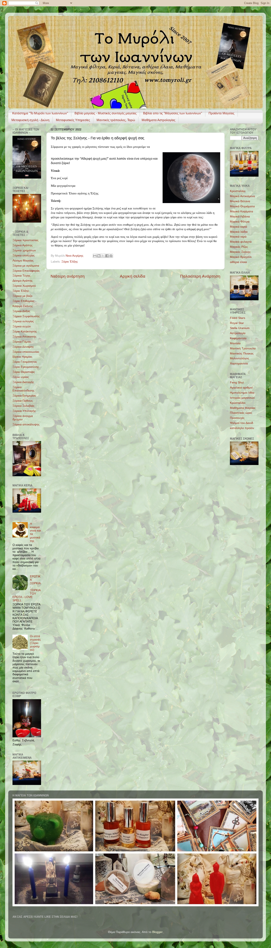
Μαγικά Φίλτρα (239, 221)
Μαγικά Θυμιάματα (242, 206)
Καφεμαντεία (238, 338)
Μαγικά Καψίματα (241, 211)
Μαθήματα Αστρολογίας (158, 120)
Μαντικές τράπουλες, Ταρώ (116, 120)
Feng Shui (237, 382)
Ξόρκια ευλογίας (23, 321)
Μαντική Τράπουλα (243, 348)
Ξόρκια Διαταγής (23, 382)
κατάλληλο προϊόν (242, 428)
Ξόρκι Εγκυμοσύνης (25, 366)
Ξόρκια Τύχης (21, 275)
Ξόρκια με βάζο (22, 296)
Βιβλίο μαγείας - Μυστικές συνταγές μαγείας (106, 113)
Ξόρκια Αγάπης (22, 245)
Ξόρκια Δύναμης (23, 346)
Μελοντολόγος (239, 358)
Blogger (157, 932)
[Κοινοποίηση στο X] (103, 256)
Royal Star (237, 323)
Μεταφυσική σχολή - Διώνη (30, 120)
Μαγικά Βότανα (240, 201)
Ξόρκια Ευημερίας (24, 395)
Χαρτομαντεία (239, 363)
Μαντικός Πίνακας (242, 353)
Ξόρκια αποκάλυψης (26, 424)
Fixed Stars (237, 318)
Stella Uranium (240, 328)
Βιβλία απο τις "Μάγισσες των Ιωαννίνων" (172, 113)
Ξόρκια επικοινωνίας (25, 351)
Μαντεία (235, 343)
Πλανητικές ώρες (241, 412)
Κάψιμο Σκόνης (22, 306)
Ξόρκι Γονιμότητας (24, 361)
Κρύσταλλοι (237, 191)
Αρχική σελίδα (132, 276)
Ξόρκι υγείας (20, 377)
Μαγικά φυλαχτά (241, 241)
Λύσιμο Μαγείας (23, 260)
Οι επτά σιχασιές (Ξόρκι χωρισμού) (35, 643)
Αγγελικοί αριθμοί (241, 387)
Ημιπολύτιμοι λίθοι (242, 392)
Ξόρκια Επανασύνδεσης (23, 389)
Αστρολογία (237, 333)
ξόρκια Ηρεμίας (22, 356)
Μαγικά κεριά (238, 226)
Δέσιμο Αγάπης (22, 280)
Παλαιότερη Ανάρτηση (200, 276)
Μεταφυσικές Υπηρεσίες (73, 120)
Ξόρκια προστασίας (25, 240)
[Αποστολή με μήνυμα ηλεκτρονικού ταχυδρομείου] (95, 256)
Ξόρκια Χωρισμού (24, 285)
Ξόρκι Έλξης (69, 261)
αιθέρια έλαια (238, 262)
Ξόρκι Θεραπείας (23, 372)
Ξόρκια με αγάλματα (25, 265)
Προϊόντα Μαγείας (221, 113)
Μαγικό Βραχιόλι (241, 257)
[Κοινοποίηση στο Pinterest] (111, 256)
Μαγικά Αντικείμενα (242, 196)
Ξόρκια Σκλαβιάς (23, 405)
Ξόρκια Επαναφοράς (26, 270)
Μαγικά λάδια (238, 231)
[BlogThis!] (99, 256)
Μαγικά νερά (238, 236)
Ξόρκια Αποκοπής (24, 336)
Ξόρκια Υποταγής (24, 410)
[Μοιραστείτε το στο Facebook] (107, 256)
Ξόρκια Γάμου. (22, 341)
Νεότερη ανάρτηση (68, 276)
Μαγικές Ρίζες (239, 246)
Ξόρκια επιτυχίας (23, 255)
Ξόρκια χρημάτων (24, 250)
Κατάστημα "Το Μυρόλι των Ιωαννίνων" (40, 113)
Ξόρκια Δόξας (21, 311)
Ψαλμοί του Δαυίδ (241, 423)
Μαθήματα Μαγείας (243, 408)
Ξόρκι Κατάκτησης (24, 331)
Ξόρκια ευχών (21, 326)
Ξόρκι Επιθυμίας (23, 301)
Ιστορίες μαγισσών (242, 397)
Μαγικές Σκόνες (240, 251)
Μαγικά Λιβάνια (240, 216)
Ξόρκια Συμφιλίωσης (26, 316)
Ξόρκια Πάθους (22, 400)
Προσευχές (237, 417)
